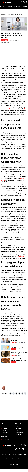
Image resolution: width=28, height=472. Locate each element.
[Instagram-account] (21, 445)
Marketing (5, 40)
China (3, 66)
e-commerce (20, 256)
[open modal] (26, 2)
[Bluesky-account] (23, 449)
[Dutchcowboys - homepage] (6, 2)
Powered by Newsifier (14, 464)
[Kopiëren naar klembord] (22, 393)
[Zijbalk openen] (1, 6)
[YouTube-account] (19, 449)
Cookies (20, 454)
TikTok (24, 109)
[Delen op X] (16, 393)
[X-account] (14, 445)
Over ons (9, 455)
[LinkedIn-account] (25, 445)
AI (14, 6)
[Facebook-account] (18, 445)
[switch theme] (24, 2)
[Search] (21, 2)
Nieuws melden (14, 455)
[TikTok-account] (16, 449)
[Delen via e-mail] (25, 393)
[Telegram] (19, 393)
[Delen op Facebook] (13, 393)
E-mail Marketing (7, 6)
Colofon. (26, 454)
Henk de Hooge (5, 42)
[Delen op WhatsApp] (10, 393)
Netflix (18, 6)
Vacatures (13, 342)
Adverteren (3, 454)
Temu (10, 109)
